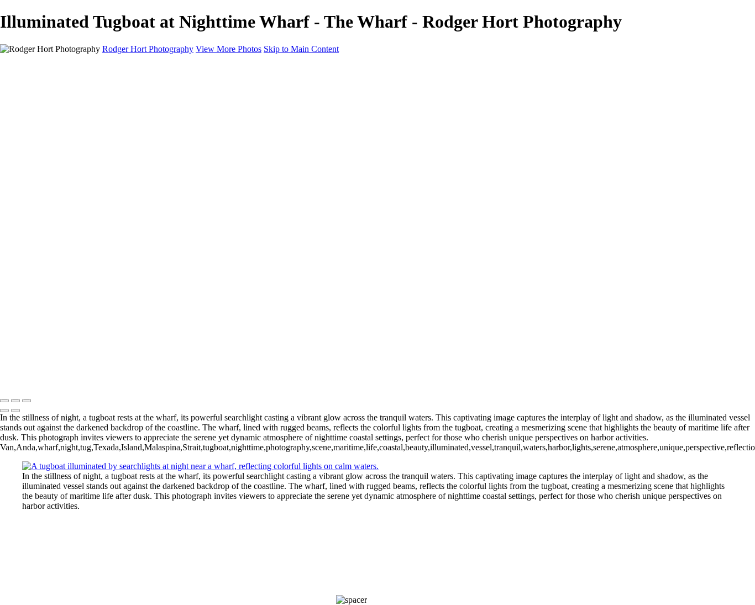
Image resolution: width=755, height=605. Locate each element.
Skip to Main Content (301, 49)
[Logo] (100, 377)
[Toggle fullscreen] (15, 400)
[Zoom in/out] (26, 400)
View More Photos (228, 49)
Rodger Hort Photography (147, 49)
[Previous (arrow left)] (4, 410)
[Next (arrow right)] (15, 410)
